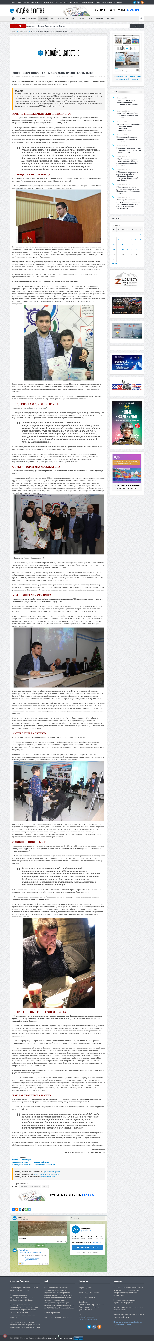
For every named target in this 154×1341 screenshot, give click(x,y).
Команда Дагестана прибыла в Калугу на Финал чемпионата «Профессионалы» (129, 127)
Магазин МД (111, 18)
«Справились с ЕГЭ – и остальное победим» (30, 1162)
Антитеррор (68, 2)
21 (131, 249)
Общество (43, 18)
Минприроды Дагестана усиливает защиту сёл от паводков (127, 139)
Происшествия (63, 18)
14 (131, 244)
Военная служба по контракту (112, 2)
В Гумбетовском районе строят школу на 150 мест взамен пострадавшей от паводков (127, 162)
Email (103, 76)
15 (136, 244)
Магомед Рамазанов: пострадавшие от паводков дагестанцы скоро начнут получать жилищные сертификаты (128, 204)
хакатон (45, 1186)
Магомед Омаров (35, 1186)
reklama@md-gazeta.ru (88, 1319)
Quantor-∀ (52, 1338)
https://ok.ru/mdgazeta (47, 1177)
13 (127, 244)
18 (118, 249)
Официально (48, 2)
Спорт (73, 18)
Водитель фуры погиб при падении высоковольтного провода (127, 115)
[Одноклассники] (16, 1209)
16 (140, 244)
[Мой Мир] (20, 1209)
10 (114, 244)
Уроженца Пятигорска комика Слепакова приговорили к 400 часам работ (127, 103)
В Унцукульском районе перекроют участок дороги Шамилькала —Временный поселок (128, 190)
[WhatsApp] (26, 1209)
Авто (90, 18)
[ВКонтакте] (13, 1209)
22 (136, 249)
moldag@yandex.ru (86, 1317)
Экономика (32, 18)
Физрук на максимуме (21, 1159)
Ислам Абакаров (28, 76)
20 (127, 249)
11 (118, 244)
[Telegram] (29, 1209)
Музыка (76, 2)
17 (114, 249)
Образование (63, 76)
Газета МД (58, 2)
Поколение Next (36, 2)
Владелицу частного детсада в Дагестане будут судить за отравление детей (128, 150)
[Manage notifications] (5, 1336)
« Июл (114, 263)
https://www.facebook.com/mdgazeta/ (46, 1174)
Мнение (26, 2)
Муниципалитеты (87, 2)
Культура (82, 18)
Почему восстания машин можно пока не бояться (33, 1165)
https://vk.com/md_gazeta (51, 1172)
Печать (94, 76)
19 (123, 249)
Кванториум (23, 1186)
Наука (52, 18)
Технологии (99, 18)
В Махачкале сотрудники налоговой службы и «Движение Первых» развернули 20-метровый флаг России (127, 176)
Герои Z (97, 2)
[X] (23, 1209)
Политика (21, 18)
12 (123, 244)
